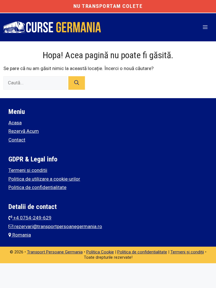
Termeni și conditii (27, 170)
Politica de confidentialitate (37, 187)
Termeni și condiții (187, 252)
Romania (21, 235)
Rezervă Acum (23, 131)
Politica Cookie (100, 252)
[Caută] (76, 83)
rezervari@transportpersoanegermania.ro (57, 226)
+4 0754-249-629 (31, 217)
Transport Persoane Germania (55, 252)
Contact (16, 140)
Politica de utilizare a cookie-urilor (44, 179)
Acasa (15, 122)
